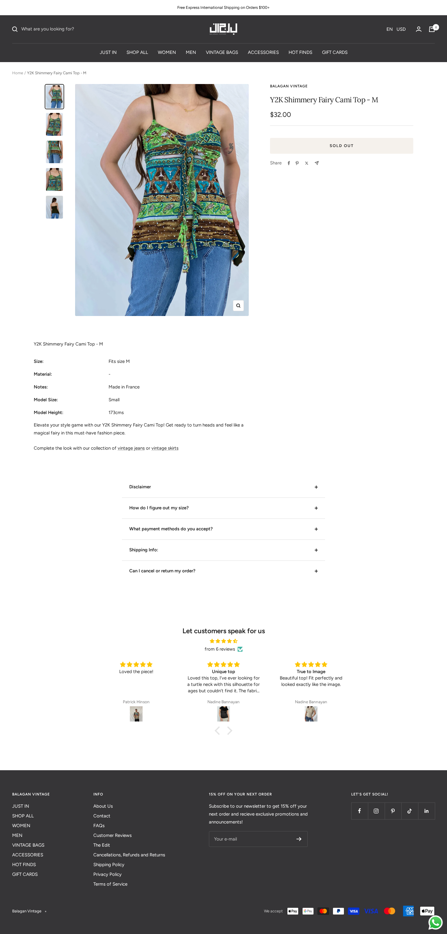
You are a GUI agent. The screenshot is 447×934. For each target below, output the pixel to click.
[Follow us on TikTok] (409, 810)
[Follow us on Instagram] (376, 810)
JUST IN (108, 52)
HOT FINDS (300, 52)
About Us (103, 806)
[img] (223, 641)
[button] (396, 29)
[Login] (418, 29)
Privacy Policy (107, 874)
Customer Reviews (112, 835)
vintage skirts (164, 448)
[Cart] (432, 29)
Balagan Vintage (289, 86)
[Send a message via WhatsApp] (435, 922)
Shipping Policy (108, 864)
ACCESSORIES (263, 52)
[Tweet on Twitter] (306, 163)
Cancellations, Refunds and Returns (129, 855)
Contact (101, 816)
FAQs (99, 825)
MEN (191, 52)
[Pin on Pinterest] (297, 163)
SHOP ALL (137, 52)
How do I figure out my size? (159, 508)
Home (17, 73)
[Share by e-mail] (317, 163)
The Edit (101, 845)
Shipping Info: (143, 550)
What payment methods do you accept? (171, 529)
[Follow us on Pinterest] (393, 810)
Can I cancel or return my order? (162, 571)
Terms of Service (110, 884)
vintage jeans (131, 448)
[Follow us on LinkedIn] (426, 810)
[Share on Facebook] (289, 163)
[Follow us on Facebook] (359, 810)
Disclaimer (140, 487)
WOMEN (167, 52)
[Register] (299, 839)
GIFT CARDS (335, 52)
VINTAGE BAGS (222, 52)
